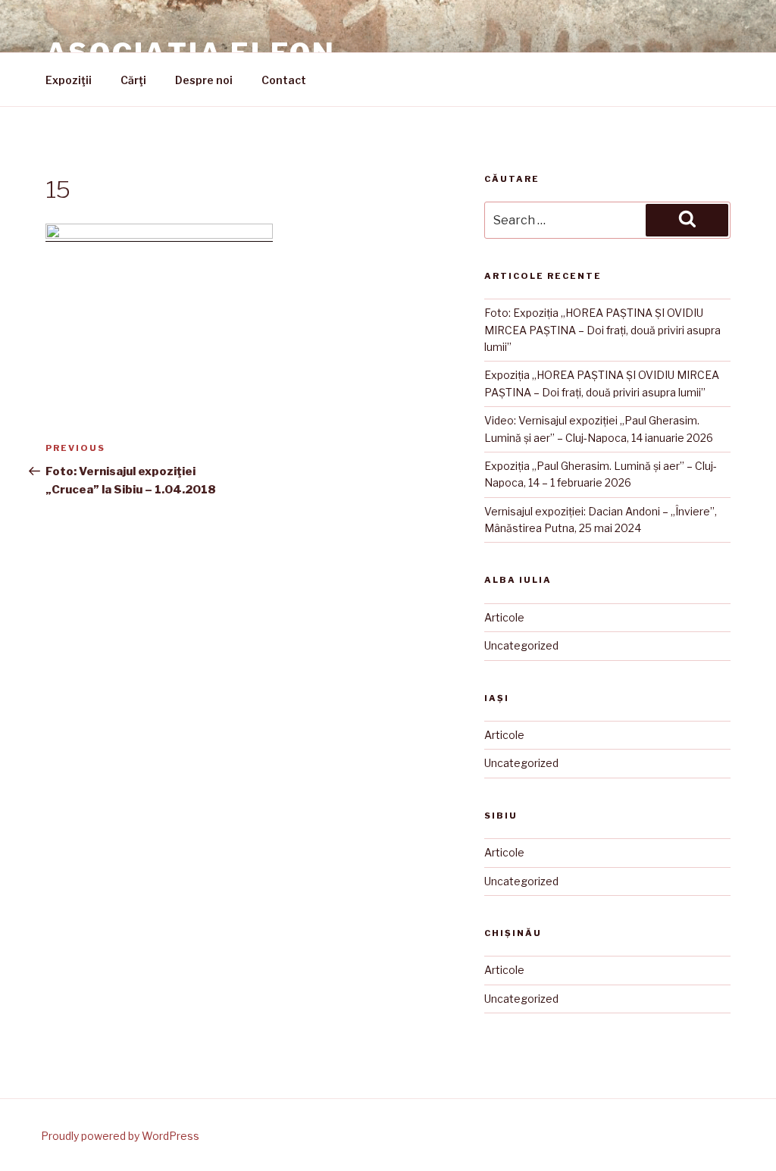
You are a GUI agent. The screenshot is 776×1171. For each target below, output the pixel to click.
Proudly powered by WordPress (120, 1135)
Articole (504, 617)
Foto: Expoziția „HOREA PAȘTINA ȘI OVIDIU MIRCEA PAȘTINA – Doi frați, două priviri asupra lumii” (602, 329)
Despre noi (204, 80)
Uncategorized (521, 645)
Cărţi (133, 80)
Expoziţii (68, 80)
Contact (283, 80)
